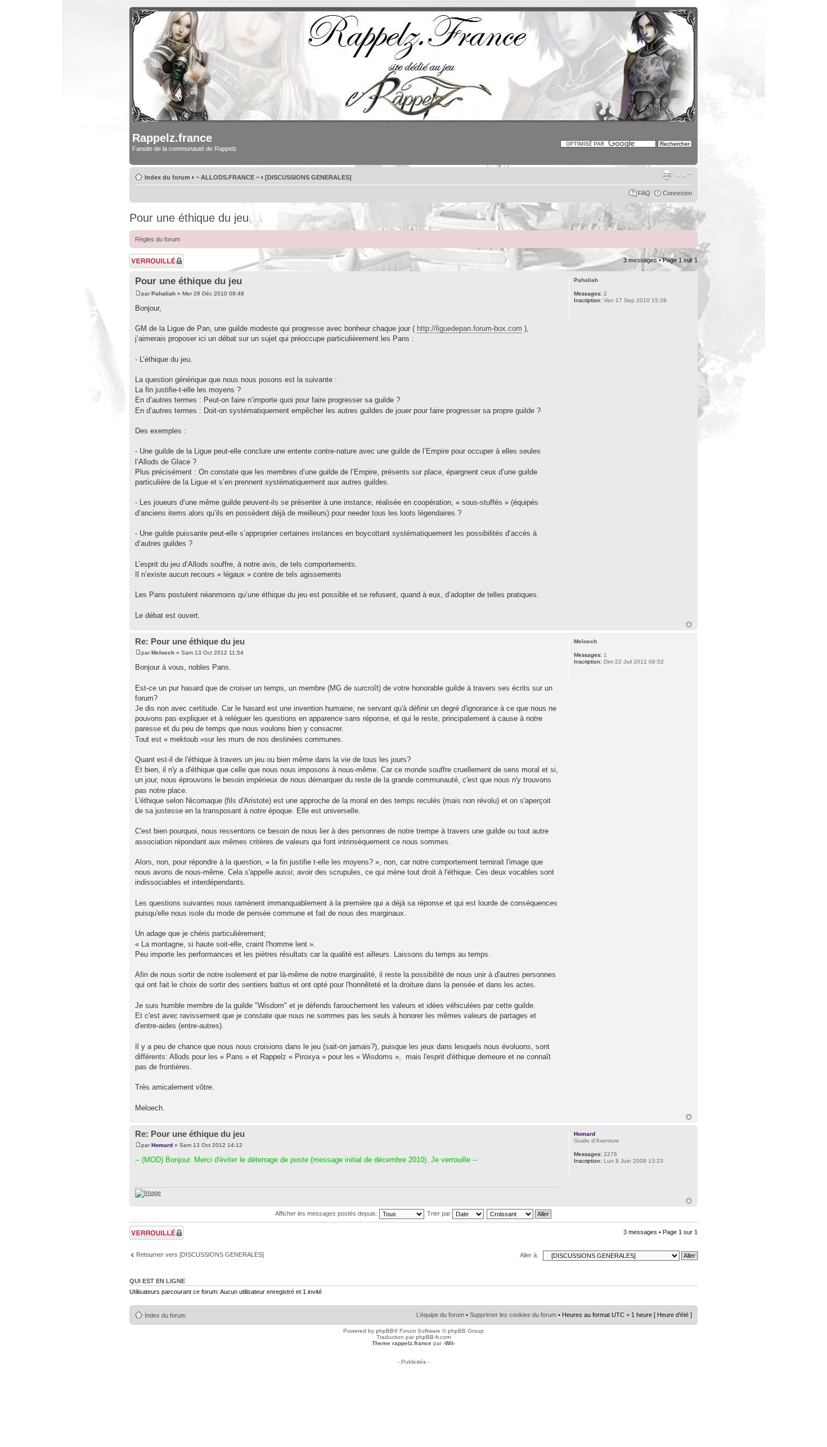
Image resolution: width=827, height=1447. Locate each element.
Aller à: (529, 1255)
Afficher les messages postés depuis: (327, 1213)
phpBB (385, 1331)
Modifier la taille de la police (684, 175)
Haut (689, 624)
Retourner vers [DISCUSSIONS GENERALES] (200, 1254)
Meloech (162, 652)
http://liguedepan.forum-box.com (469, 328)
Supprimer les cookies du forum (513, 1314)
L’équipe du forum (440, 1314)
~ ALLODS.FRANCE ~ (227, 177)
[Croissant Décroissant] (519, 1213)
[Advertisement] (413, 1390)
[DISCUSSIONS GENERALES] (308, 177)
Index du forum (167, 177)
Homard (162, 1145)
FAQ (644, 193)
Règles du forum (157, 239)
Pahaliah (163, 293)
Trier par (439, 1213)
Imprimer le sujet (666, 175)
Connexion (677, 193)
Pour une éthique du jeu (189, 218)
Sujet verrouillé (149, 257)
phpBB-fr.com (433, 1337)
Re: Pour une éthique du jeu (190, 641)
